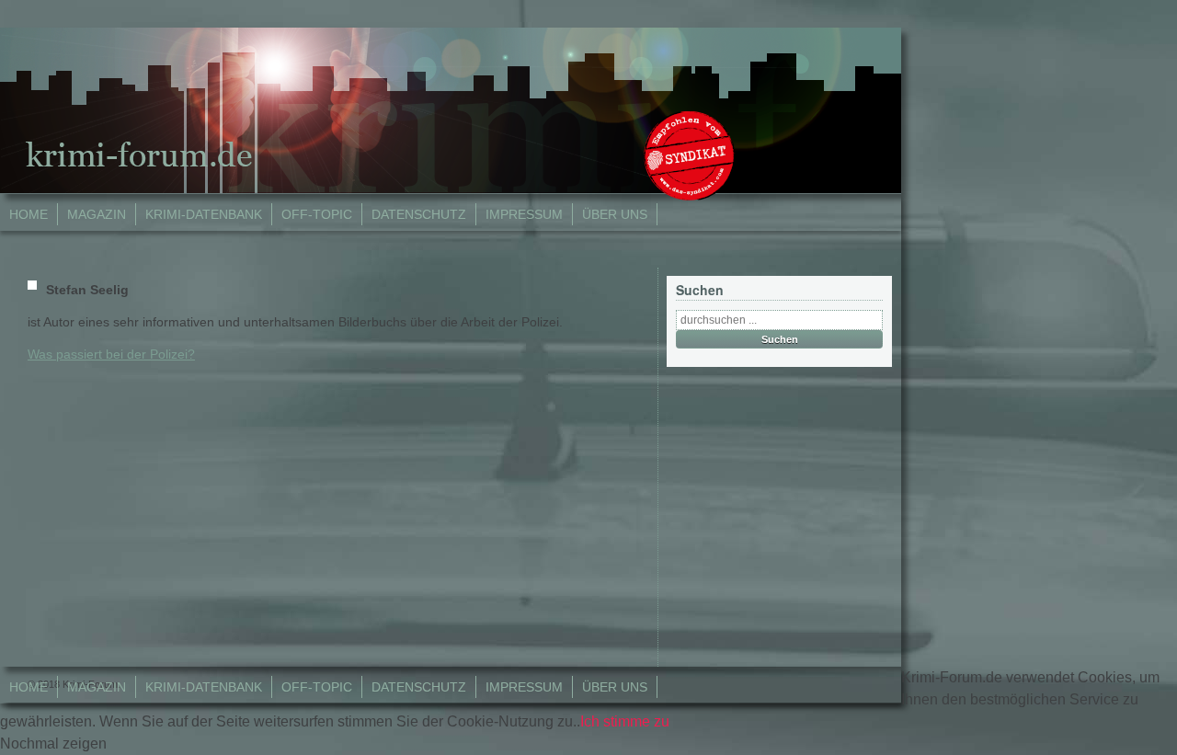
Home (28, 214)
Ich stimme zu (624, 721)
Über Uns (614, 214)
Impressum (524, 214)
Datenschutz (418, 214)
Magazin (96, 214)
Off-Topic (316, 214)
